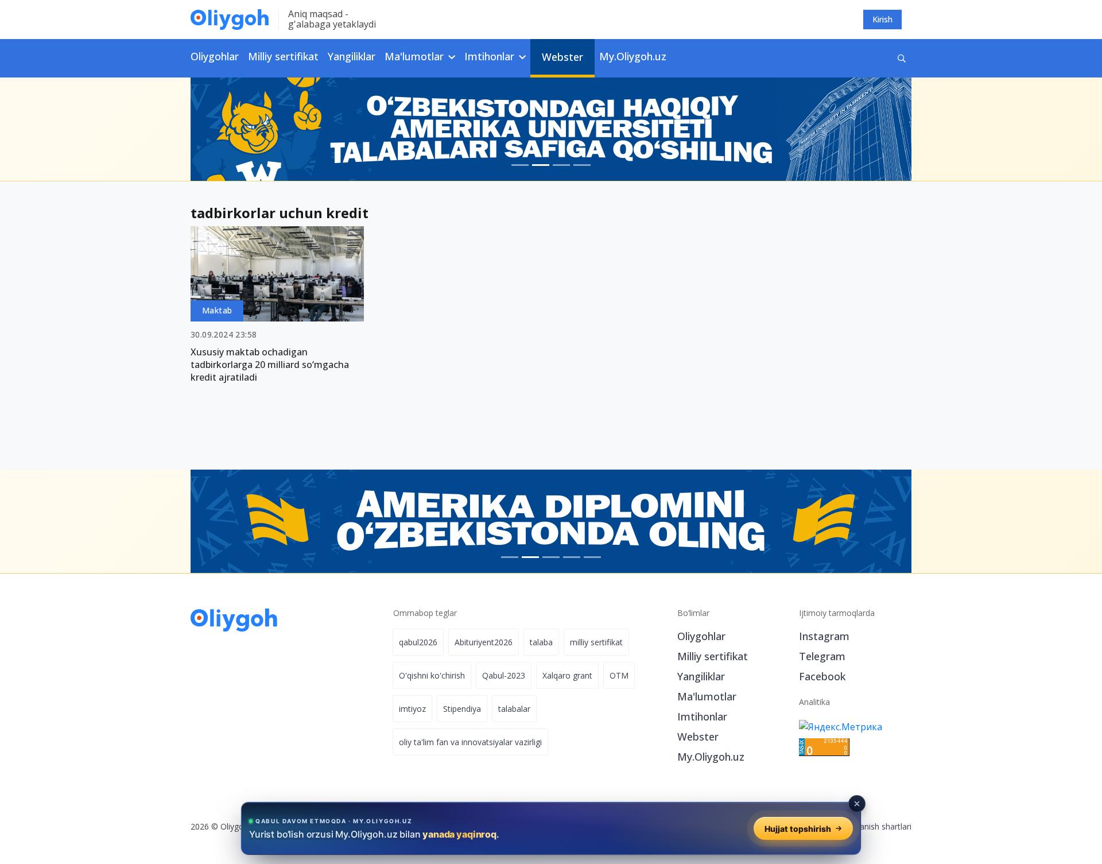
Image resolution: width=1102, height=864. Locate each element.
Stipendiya (462, 708)
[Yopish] (857, 803)
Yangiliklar (351, 56)
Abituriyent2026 (484, 642)
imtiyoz (412, 708)
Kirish (882, 19)
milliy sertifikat (596, 642)
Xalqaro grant (567, 675)
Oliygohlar (215, 56)
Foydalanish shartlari (873, 826)
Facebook (822, 676)
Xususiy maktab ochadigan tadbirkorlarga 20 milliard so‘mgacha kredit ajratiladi (270, 364)
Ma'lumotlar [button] (416, 56)
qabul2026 (418, 642)
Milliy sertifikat (283, 56)
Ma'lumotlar (706, 696)
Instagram (824, 636)
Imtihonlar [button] (490, 56)
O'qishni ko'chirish (432, 675)
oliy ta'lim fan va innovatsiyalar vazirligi (470, 742)
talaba (541, 642)
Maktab (217, 310)
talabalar (514, 708)
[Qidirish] (901, 58)
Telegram (822, 656)
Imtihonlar (702, 716)
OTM (619, 675)
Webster (562, 57)
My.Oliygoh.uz (632, 56)
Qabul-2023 (503, 675)
